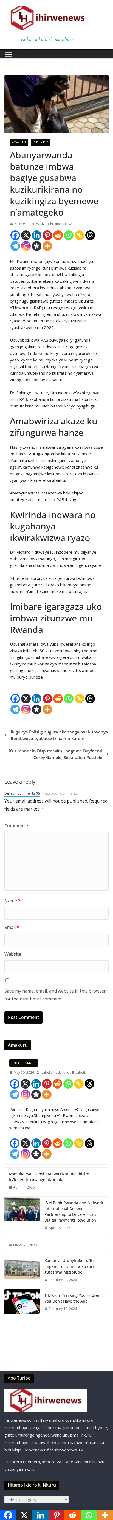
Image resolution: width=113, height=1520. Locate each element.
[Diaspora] (36, 246)
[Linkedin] (36, 235)
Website (12, 954)
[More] (47, 246)
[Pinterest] (47, 235)
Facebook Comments (60, 793)
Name (12, 901)
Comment (16, 826)
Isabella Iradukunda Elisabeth (63, 1072)
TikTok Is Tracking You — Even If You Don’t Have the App (74, 1298)
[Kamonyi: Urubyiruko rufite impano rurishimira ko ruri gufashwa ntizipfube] (22, 1270)
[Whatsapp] (69, 235)
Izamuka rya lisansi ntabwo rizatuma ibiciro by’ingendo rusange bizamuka (49, 1176)
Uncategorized (24, 1063)
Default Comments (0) (22, 793)
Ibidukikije (40, 142)
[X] (26, 235)
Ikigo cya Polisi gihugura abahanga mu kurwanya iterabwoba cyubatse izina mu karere (59, 735)
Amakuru (19, 142)
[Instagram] (26, 246)
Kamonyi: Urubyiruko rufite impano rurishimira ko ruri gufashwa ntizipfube (69, 1266)
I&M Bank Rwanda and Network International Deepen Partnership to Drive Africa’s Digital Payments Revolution (73, 1211)
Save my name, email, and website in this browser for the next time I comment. (55, 995)
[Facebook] (15, 235)
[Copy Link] (79, 235)
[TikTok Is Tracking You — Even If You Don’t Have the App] (22, 1302)
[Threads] (90, 235)
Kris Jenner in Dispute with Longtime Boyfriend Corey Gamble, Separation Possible (55, 754)
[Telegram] (15, 246)
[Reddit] (58, 235)
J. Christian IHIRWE (59, 224)
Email (11, 927)
